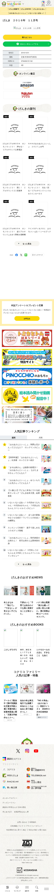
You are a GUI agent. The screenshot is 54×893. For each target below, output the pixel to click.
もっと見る (27, 243)
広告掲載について (16, 826)
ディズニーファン (9, 802)
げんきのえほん (39, 9)
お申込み (27, 318)
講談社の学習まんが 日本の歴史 (14, 807)
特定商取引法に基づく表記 (16, 830)
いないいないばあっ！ (36, 13)
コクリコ (9, 720)
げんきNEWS (26, 9)
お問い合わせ (22, 822)
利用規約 (33, 822)
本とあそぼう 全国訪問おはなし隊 (16, 811)
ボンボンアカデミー (10, 798)
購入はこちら (27, 37)
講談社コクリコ (42, 717)
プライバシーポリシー (34, 826)
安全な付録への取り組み (37, 830)
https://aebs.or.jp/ (27, 862)
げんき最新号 (14, 9)
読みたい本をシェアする (29, 44)
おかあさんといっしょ (17, 13)
